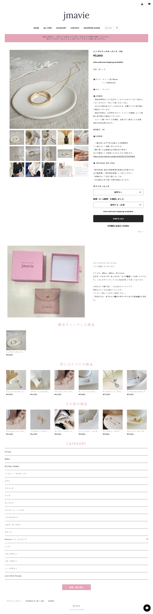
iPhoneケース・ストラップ (16, 539)
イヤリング (9, 488)
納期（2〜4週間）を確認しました (108, 199)
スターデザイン (11, 561)
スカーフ (8, 532)
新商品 (7, 459)
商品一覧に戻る (76, 587)
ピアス (7, 481)
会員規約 (51, 601)
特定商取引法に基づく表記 (35, 601)
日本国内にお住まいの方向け (118, 226)
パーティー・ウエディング (15, 474)
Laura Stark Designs (13, 576)
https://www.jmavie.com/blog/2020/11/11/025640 (114, 156)
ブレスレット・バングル (14, 510)
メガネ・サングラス (13, 525)
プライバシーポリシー (14, 601)
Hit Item (8, 452)
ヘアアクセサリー (12, 517)
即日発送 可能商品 (12, 466)
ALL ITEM (47, 28)
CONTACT (75, 28)
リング (7, 496)
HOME (36, 28)
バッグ (7, 547)
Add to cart (118, 218)
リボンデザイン (11, 554)
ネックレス (9, 503)
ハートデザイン (11, 568)
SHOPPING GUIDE (92, 28)
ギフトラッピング (101, 186)
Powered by (74, 610)
